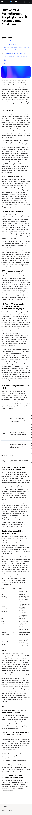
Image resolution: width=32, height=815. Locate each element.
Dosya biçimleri (14, 29)
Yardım (3, 810)
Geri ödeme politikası (14, 809)
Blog (3, 809)
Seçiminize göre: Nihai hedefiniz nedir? (16, 57)
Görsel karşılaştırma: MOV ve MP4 (14, 53)
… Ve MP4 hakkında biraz (11, 44)
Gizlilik (6, 809)
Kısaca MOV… (8, 41)
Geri (5, 796)
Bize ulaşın (9, 810)
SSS (5, 63)
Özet (5, 60)
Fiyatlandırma (24, 809)
